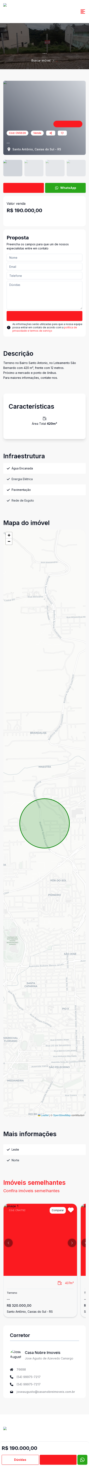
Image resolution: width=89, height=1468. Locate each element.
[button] (9, 535)
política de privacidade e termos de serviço (44, 329)
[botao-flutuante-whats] (82, 1460)
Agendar (58, 1459)
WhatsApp (68, 187)
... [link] (57, 60)
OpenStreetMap (62, 1115)
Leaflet (44, 1115)
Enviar (44, 316)
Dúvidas (20, 1459)
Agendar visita (26, 187)
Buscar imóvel (41, 60)
